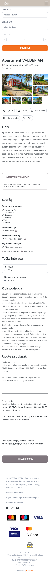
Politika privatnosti (14, 502)
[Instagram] (13, 507)
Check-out (7, 22)
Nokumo (29, 571)
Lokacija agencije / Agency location (18, 441)
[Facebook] (8, 507)
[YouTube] (18, 507)
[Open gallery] (17, 85)
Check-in (6, 9)
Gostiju (6, 34)
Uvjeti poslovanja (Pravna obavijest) (22, 497)
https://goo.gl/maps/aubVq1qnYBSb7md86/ (22, 444)
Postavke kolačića (14, 492)
